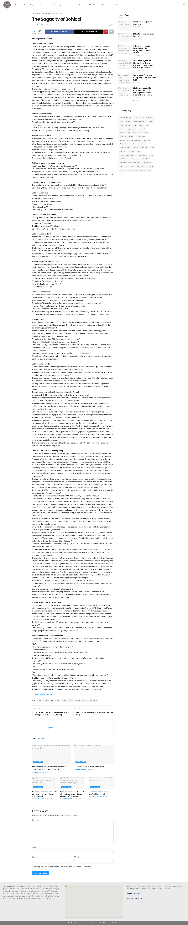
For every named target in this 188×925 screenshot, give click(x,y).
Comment (36, 820)
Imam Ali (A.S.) (125, 133)
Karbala (147, 140)
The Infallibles (80, 5)
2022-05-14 (106, 797)
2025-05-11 (137, 83)
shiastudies (147, 163)
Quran (152, 148)
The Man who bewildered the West (89, 767)
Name (34, 847)
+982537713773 (135, 894)
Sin (121, 166)
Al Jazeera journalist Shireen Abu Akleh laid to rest (99, 793)
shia (71, 700)
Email (34, 857)
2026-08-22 (137, 27)
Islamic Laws (140, 136)
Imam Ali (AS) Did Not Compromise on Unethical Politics (144, 77)
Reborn (131, 151)
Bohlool (39, 700)
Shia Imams (135, 159)
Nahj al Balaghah (125, 148)
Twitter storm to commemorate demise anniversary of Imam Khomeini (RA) (44, 794)
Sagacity (65, 700)
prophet (144, 148)
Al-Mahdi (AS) (148, 118)
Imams (147, 133)
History (122, 129)
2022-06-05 (49, 799)
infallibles (123, 136)
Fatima (128, 125)
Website (77, 857)
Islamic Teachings (55, 5)
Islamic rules (124, 140)
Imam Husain (137, 133)
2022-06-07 (92, 770)
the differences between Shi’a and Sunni (139, 166)
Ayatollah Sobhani (139, 122)
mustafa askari (39, 772)
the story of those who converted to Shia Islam (135, 170)
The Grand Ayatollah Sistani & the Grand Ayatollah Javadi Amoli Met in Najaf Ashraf (143, 64)
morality (132, 144)
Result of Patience (43, 694)
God (147, 125)
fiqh (134, 125)
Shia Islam (145, 159)
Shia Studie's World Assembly (86, 700)
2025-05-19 (137, 70)
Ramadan (123, 151)
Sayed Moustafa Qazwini (128, 155)
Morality (105, 5)
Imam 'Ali (142, 129)
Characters (59, 13)
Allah (121, 122)
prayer (136, 148)
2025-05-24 (137, 56)
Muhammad (142, 144)
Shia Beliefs (93, 5)
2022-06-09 (49, 772)
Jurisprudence (136, 140)
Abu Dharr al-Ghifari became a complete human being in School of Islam (49, 768)
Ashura (128, 122)
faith (121, 125)
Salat (138, 151)
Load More (137, 100)
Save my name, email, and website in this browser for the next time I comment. (62, 867)
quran (68, 5)
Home (17, 5)
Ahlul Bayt (137, 118)
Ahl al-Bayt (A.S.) (125, 118)
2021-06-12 (44, 25)
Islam (57, 700)
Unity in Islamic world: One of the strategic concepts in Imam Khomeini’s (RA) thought (72, 794)
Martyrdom (123, 144)
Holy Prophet (131, 129)
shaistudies (143, 155)
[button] (184, 4)
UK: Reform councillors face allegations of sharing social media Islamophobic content (143, 91)
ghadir (141, 125)
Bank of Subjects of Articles (34, 5)
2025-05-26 (137, 39)
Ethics (151, 122)
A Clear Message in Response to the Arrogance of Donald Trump (142, 49)
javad (36, 25)
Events (115, 5)
